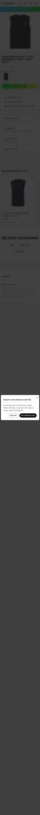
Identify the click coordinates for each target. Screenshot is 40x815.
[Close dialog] (37, 398)
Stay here (13, 415)
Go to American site (28, 415)
